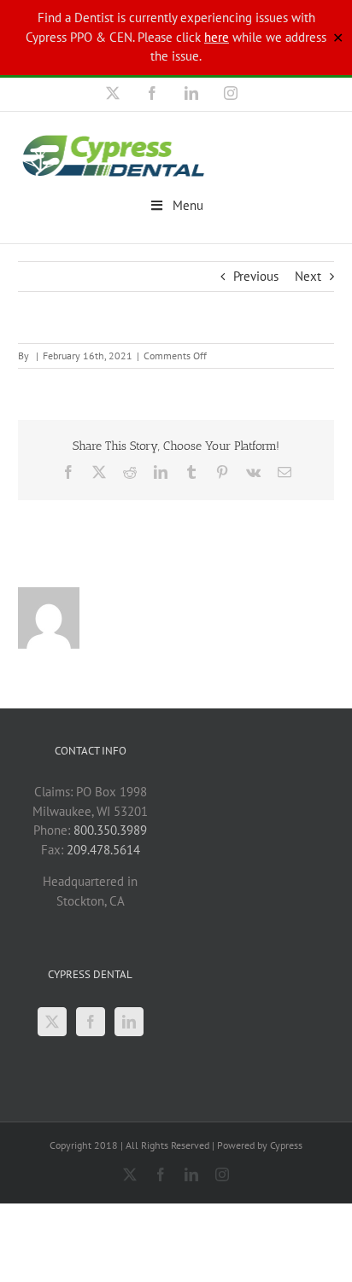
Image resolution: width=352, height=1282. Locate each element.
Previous (256, 276)
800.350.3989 (110, 830)
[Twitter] (52, 1021)
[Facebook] (90, 1021)
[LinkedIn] (129, 1021)
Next (308, 276)
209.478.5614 (103, 850)
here (216, 37)
